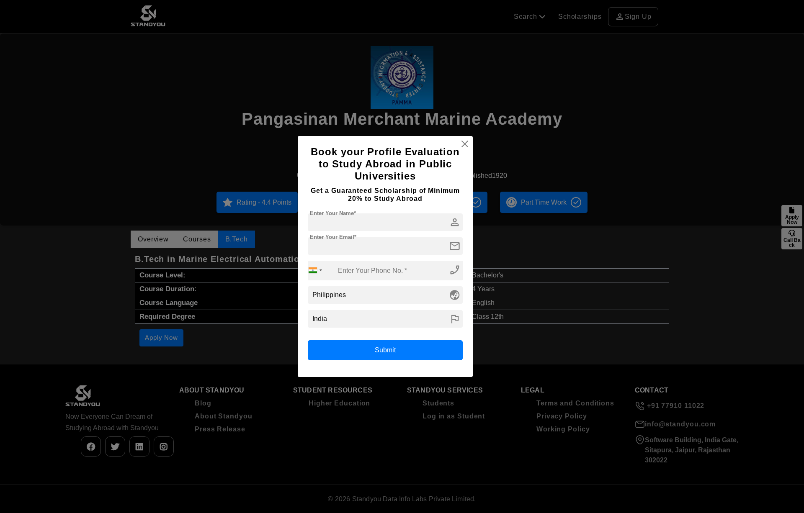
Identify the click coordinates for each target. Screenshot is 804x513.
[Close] (465, 144)
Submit (385, 350)
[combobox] (315, 270)
